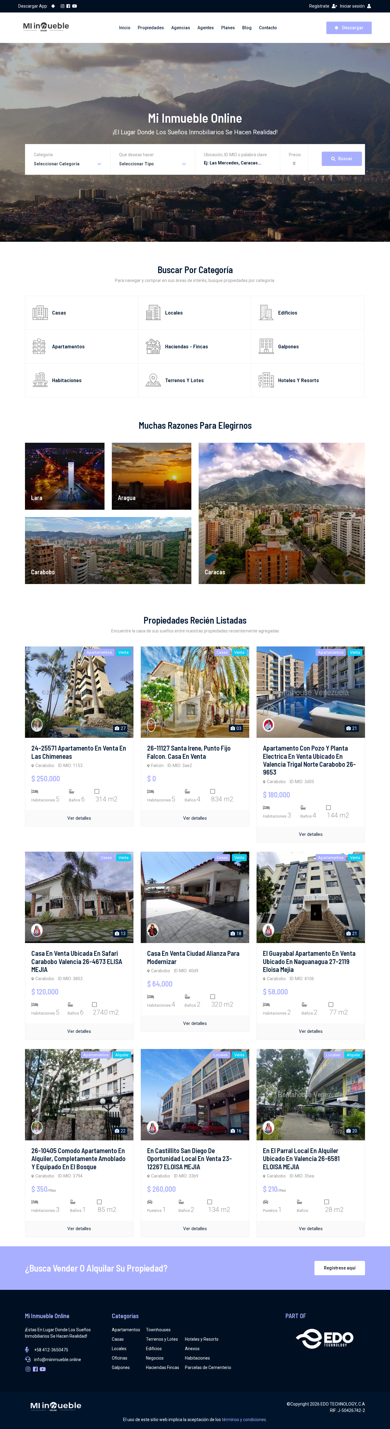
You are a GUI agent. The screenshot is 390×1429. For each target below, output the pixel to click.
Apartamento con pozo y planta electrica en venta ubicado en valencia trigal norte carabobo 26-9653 (309, 760)
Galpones (121, 1367)
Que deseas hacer (136, 154)
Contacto (268, 27)
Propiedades (151, 27)
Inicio (124, 27)
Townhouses (158, 1329)
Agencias (180, 27)
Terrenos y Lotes (162, 1339)
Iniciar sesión (352, 6)
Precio (295, 154)
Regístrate (319, 6)
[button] (295, 163)
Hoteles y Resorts (201, 1339)
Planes (228, 27)
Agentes (205, 27)
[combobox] (68, 164)
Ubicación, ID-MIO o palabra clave (235, 154)
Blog (247, 27)
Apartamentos (126, 1329)
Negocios (155, 1358)
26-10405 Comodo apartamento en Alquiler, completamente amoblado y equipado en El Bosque (78, 1158)
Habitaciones (197, 1358)
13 (123, 933)
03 (238, 728)
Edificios (154, 1348)
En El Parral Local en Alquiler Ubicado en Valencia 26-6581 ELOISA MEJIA (301, 1158)
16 (238, 1130)
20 (354, 1130)
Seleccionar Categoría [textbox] (57, 163)
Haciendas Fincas (162, 1367)
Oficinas (119, 1358)
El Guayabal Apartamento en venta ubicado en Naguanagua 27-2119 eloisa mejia (309, 961)
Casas (118, 1339)
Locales (119, 1348)
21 (354, 728)
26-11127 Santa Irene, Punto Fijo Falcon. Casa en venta (189, 752)
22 (123, 1130)
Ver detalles (79, 818)
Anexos (192, 1348)
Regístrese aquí (340, 1267)
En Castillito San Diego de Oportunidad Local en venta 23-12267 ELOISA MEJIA (189, 1158)
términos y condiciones (244, 1419)
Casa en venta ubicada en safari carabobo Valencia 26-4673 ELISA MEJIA (76, 961)
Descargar (352, 27)
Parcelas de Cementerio (208, 1367)
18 (238, 933)
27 (123, 728)
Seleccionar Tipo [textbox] (136, 163)
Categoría (43, 154)
